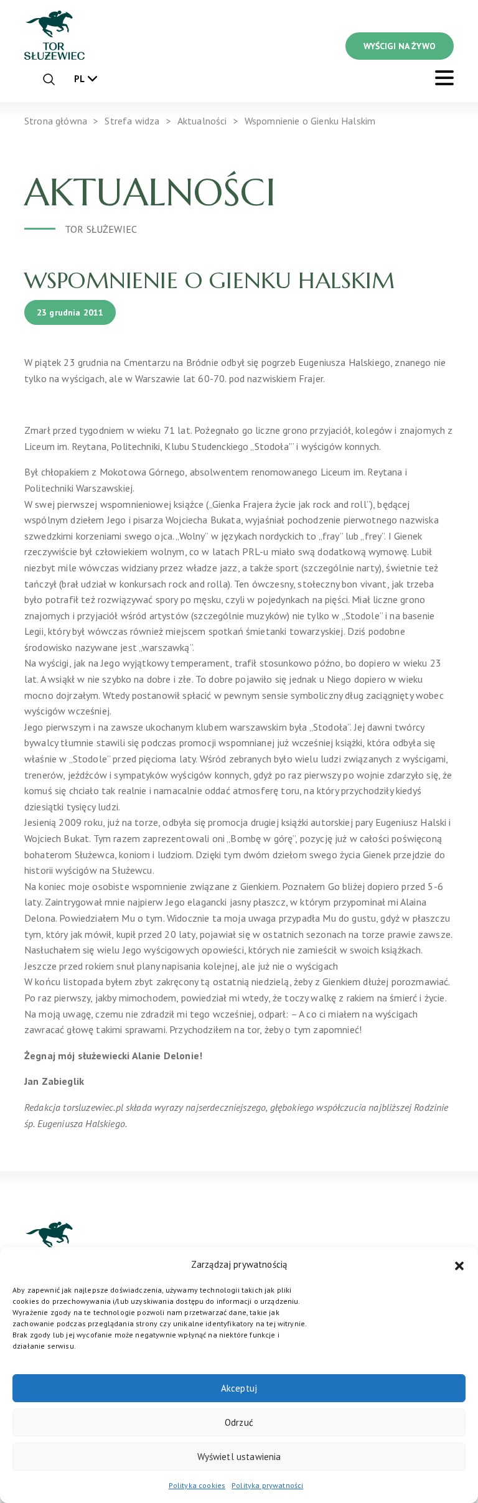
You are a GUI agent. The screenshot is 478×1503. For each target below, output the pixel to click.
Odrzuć (239, 1422)
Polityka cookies (197, 1485)
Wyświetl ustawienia (239, 1457)
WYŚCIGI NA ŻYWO (399, 46)
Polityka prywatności (267, 1485)
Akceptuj (239, 1388)
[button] (459, 1264)
